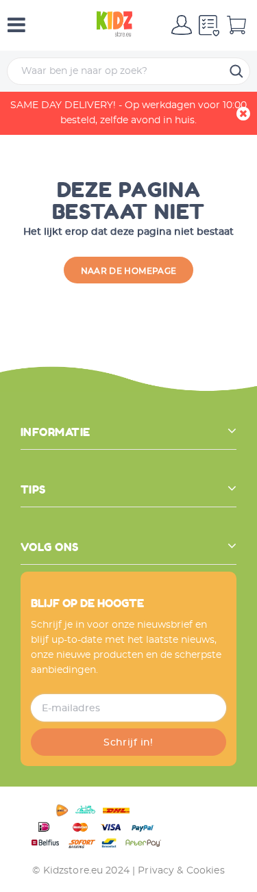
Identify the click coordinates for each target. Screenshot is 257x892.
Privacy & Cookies (181, 871)
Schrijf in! (128, 743)
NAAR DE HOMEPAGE (129, 271)
